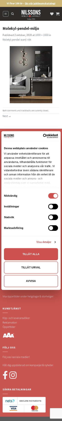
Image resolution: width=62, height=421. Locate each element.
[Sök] (12, 14)
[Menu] (6, 14)
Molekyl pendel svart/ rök (17, 39)
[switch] (53, 206)
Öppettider (9, 326)
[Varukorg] (57, 14)
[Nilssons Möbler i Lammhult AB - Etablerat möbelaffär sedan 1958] (31, 16)
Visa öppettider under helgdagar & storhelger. (28, 296)
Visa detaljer (43, 241)
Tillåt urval (30, 267)
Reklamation (10, 322)
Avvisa (31, 280)
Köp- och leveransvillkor (16, 318)
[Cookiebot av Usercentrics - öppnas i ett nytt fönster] (43, 136)
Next (7, 116)
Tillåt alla (31, 254)
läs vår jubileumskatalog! (40, 3)
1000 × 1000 (42, 35)
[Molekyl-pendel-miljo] (31, 74)
